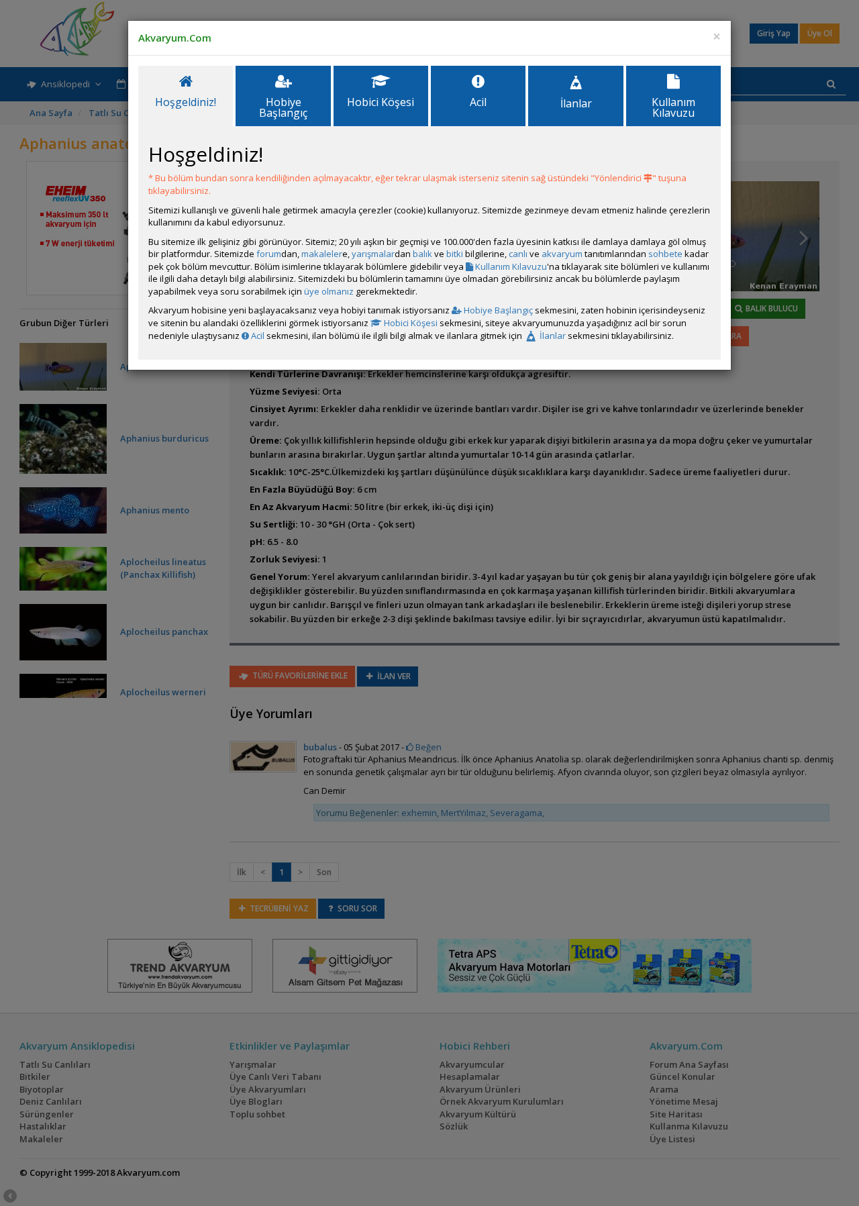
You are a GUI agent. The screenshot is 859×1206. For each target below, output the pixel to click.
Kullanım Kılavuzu (510, 266)
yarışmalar (373, 254)
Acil (256, 336)
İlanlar (552, 336)
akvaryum (562, 254)
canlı (518, 254)
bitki (454, 254)
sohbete (665, 254)
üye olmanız (329, 291)
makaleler (321, 254)
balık (422, 254)
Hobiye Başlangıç (497, 310)
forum (268, 254)
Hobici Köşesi (410, 323)
